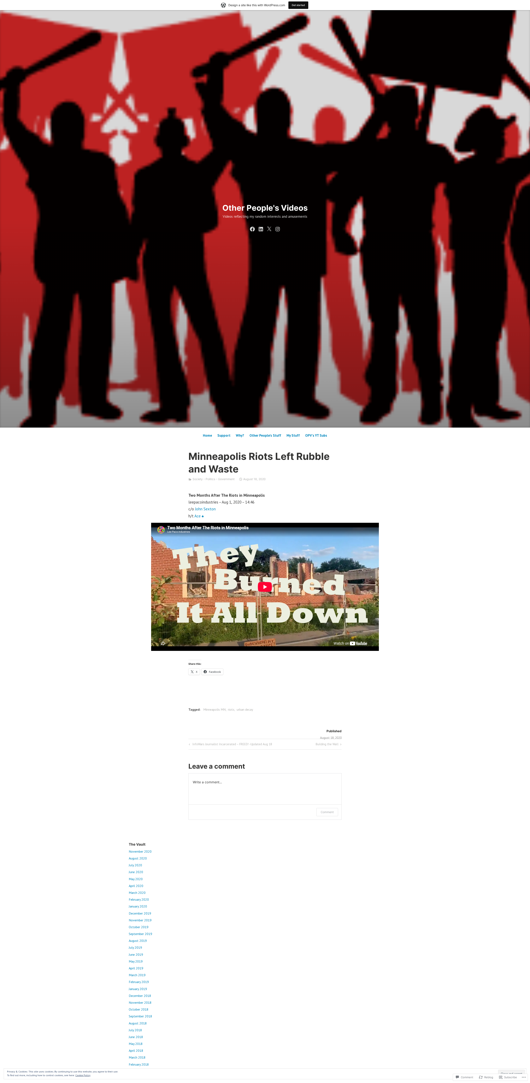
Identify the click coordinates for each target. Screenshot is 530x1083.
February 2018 (139, 1064)
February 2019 (139, 982)
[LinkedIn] (261, 228)
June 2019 (136, 954)
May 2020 (136, 879)
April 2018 (136, 1050)
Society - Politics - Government (214, 479)
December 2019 (140, 913)
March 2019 (137, 975)
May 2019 (136, 961)
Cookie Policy (82, 1075)
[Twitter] (269, 228)
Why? (240, 435)
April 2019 (136, 968)
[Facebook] (252, 228)
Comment (327, 812)
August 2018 (138, 1023)
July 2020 (135, 865)
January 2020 (138, 906)
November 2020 (140, 851)
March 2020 (137, 893)
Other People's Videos (265, 208)
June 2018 (136, 1037)
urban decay (245, 709)
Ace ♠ (199, 515)
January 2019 (138, 989)
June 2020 (136, 872)
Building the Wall (327, 745)
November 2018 (140, 1002)
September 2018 (140, 1016)
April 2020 (136, 886)
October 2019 (138, 927)
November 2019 (140, 920)
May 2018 (136, 1044)
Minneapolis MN (214, 709)
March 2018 (137, 1057)
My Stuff (293, 435)
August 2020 (138, 858)
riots (231, 709)
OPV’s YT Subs (316, 435)
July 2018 (135, 1030)
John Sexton (205, 508)
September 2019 (140, 934)
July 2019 (135, 947)
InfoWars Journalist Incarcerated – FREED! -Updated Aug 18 (230, 745)
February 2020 (139, 899)
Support (223, 435)
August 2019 (138, 941)
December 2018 (140, 996)
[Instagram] (278, 228)
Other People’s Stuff (265, 435)
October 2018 (138, 1009)
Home (207, 435)
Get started (298, 5)
